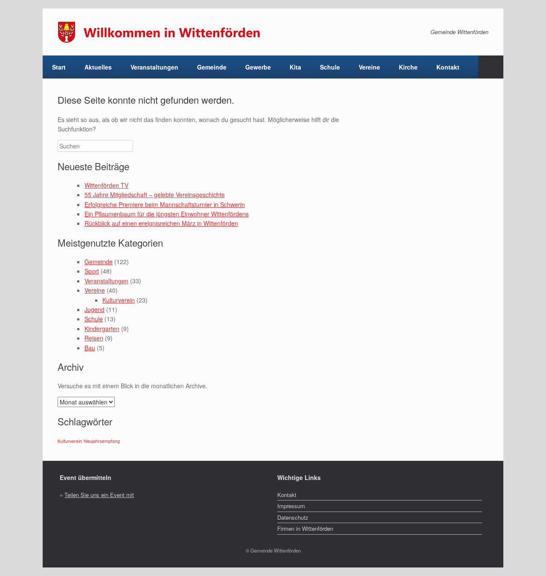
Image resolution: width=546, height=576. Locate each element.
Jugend (94, 309)
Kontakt (447, 67)
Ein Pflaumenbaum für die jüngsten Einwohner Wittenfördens (166, 213)
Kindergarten (101, 328)
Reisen (93, 338)
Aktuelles (98, 67)
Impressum (291, 506)
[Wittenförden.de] (164, 32)
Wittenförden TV (106, 185)
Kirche (408, 67)
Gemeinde (98, 261)
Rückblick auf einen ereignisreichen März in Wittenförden (161, 223)
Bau (89, 347)
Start (59, 67)
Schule (93, 318)
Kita (295, 67)
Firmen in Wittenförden (305, 528)
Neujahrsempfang (102, 441)
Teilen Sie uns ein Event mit (99, 495)
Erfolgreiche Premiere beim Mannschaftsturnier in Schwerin (164, 204)
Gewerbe (258, 67)
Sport (91, 271)
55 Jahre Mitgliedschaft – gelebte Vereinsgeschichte (154, 194)
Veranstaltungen (154, 67)
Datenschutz (292, 517)
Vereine (94, 290)
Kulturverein (118, 300)
